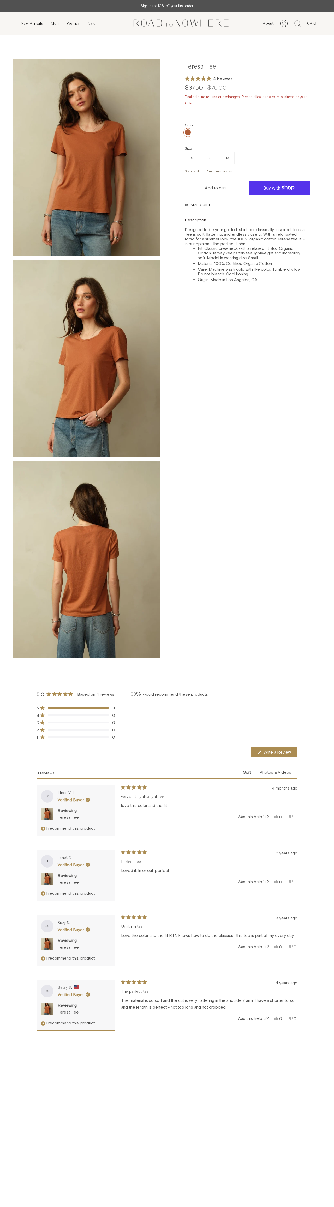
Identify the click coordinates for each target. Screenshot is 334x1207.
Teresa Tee (68, 817)
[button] (209, 78)
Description (195, 219)
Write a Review (280, 753)
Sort (247, 772)
